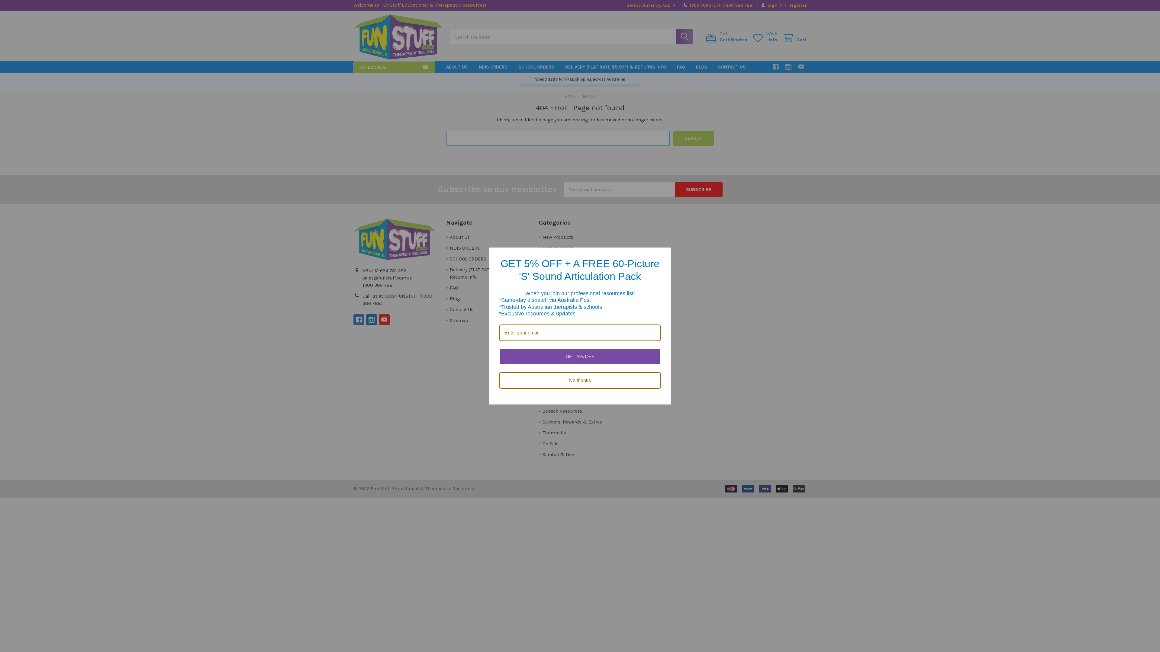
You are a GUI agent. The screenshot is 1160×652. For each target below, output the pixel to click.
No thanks (580, 380)
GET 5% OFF (580, 356)
